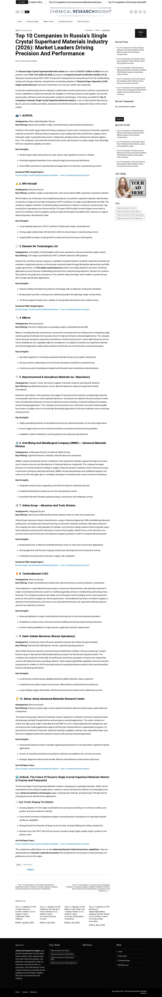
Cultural (25, 992)
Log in (120, 951)
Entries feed (122, 956)
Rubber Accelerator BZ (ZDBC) (126, 208)
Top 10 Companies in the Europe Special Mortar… (110, 2)
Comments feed (124, 960)
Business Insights (33, 21)
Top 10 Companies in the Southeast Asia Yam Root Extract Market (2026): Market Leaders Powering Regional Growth (50, 913)
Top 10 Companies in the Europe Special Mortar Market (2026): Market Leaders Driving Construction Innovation (131, 81)
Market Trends (49, 21)
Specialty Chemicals (66, 21)
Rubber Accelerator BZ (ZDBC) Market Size (130, 218)
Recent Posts (27, 864)
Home (20, 21)
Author (19, 864)
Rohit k (30, 869)
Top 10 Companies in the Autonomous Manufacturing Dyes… (55, 2)
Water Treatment (83, 21)
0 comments (106, 30)
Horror (17, 992)
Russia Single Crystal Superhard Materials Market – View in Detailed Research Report (52, 175)
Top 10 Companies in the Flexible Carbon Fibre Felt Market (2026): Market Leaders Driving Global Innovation (131, 61)
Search (140, 33)
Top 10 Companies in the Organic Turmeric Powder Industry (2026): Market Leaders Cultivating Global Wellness (25, 913)
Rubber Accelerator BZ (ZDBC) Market (128, 211)
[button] (17, 12)
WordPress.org (123, 965)
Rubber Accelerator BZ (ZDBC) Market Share (130, 215)
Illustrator (33, 992)
